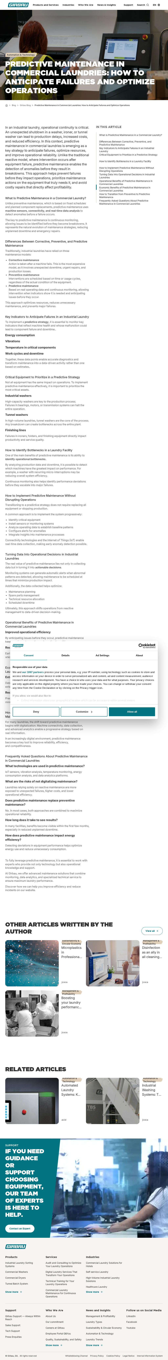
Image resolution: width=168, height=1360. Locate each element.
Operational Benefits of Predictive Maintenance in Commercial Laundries (125, 181)
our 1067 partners (33, 672)
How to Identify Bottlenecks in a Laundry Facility (125, 161)
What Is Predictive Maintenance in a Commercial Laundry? (130, 135)
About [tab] (139, 655)
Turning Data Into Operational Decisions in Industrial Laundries (127, 175)
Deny (36, 711)
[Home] (6, 105)
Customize (82, 711)
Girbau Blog (25, 105)
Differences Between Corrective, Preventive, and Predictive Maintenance (125, 142)
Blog (14, 105)
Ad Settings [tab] (102, 655)
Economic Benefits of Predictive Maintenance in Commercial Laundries (124, 188)
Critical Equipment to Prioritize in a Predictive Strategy (128, 154)
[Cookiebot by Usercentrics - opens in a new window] (141, 645)
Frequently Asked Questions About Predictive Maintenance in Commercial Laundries (123, 201)
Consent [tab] (29, 655)
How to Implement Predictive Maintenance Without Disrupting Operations (126, 168)
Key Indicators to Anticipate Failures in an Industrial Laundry (126, 148)
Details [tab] (66, 655)
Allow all (132, 711)
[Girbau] (18, 5)
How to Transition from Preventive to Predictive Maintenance (124, 194)
